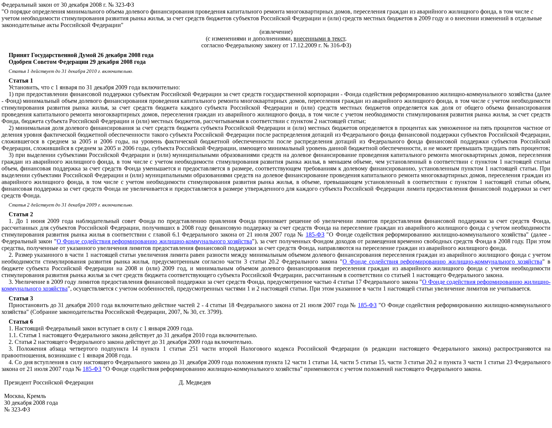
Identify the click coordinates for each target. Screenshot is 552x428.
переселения (177, 114)
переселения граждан (380, 11)
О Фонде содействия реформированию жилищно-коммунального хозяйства (154, 241)
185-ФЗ (315, 234)
